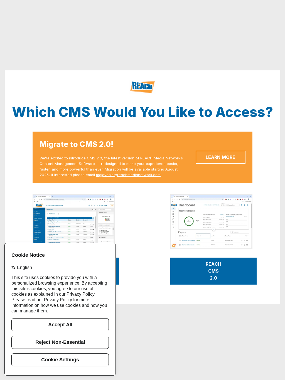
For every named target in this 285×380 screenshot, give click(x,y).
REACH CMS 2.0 (214, 271)
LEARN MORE (220, 157)
